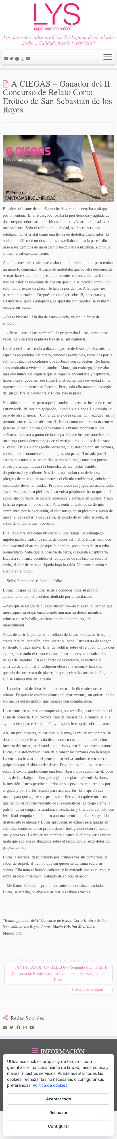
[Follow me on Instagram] (23, 59)
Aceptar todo (58, 1098)
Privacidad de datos (90, 989)
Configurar (58, 1126)
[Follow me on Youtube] (29, 59)
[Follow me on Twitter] (12, 59)
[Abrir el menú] (107, 57)
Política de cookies (50, 1085)
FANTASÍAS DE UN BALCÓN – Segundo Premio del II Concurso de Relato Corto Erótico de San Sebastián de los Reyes (58, 973)
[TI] (33, 59)
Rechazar (58, 1112)
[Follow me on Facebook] (18, 59)
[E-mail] (6, 59)
